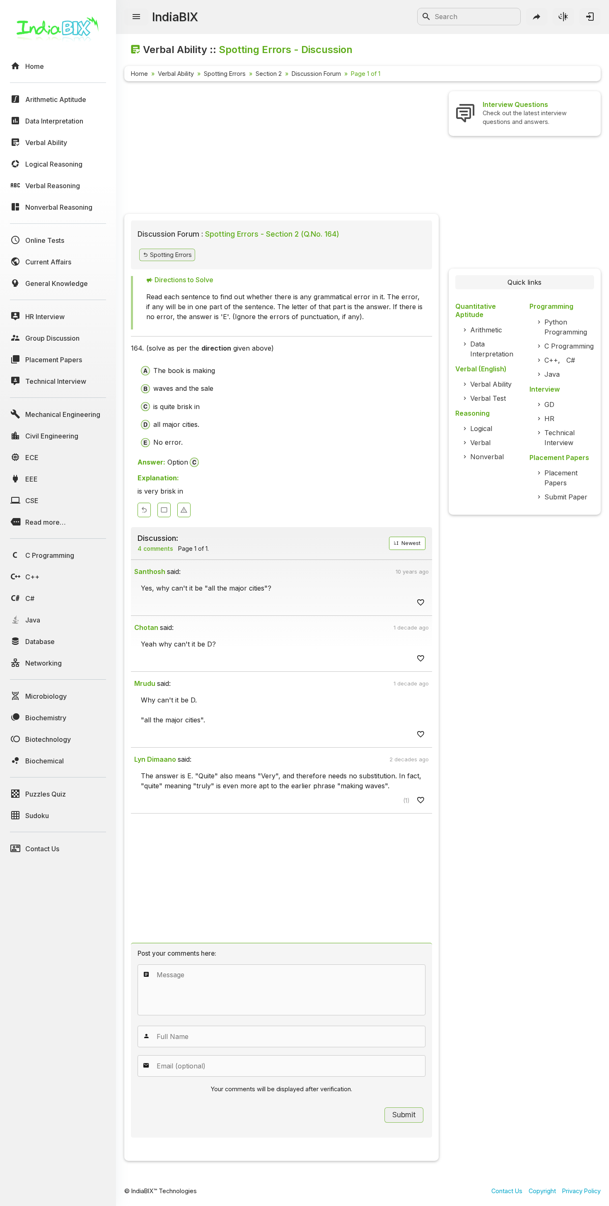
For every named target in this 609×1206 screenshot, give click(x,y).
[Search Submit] (426, 16)
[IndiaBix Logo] (58, 32)
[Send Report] (184, 510)
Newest (410, 543)
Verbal (480, 442)
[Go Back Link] (144, 510)
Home (139, 73)
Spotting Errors (225, 73)
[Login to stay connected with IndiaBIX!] (590, 16)
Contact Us (506, 1190)
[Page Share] (537, 16)
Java (552, 374)
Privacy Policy (581, 1190)
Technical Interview (559, 438)
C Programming (569, 346)
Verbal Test (488, 398)
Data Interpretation (491, 349)
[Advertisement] (281, 149)
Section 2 (269, 73)
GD (549, 404)
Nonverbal (487, 457)
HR (549, 418)
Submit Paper (565, 497)
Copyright (542, 1190)
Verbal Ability (176, 73)
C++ (551, 360)
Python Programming (565, 327)
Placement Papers (561, 478)
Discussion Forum (316, 73)
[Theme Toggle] (563, 16)
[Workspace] (164, 510)
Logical (481, 428)
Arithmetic (486, 330)
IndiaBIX (175, 17)
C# (570, 360)
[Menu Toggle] (136, 17)
